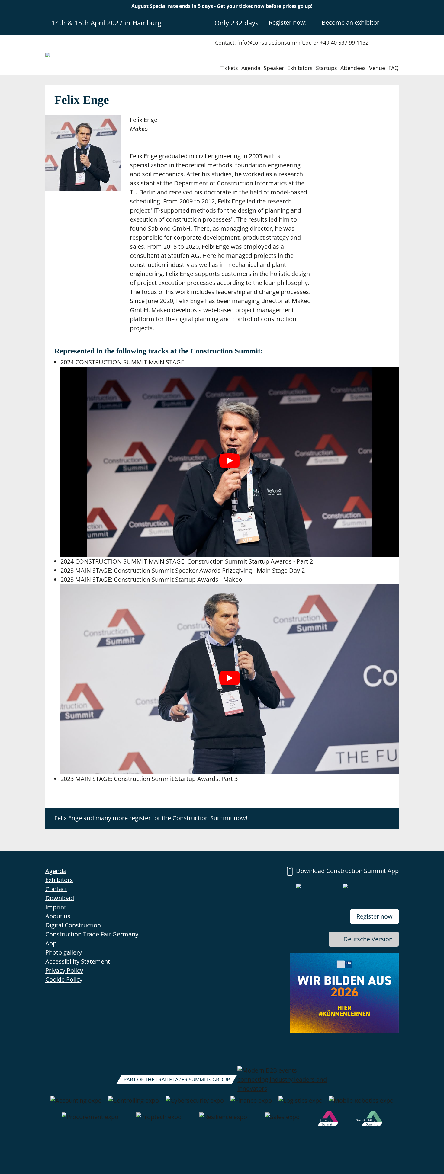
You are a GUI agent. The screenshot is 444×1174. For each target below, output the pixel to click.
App (50, 943)
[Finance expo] (251, 1103)
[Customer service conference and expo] (328, 1120)
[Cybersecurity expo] (194, 1103)
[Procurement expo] (90, 1120)
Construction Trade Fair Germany (91, 934)
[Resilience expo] (223, 1120)
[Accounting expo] (76, 1103)
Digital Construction (73, 925)
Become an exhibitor (350, 22)
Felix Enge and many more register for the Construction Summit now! (150, 818)
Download (59, 898)
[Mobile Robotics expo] (361, 1103)
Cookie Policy (63, 979)
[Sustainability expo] (369, 1120)
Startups (326, 68)
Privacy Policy (64, 970)
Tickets (229, 68)
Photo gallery (63, 952)
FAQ (393, 68)
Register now (374, 916)
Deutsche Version (368, 939)
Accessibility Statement (77, 961)
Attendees (353, 68)
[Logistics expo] (300, 1103)
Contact (56, 889)
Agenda (250, 68)
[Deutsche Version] (393, 22)
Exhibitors (300, 68)
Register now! (288, 22)
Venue (377, 68)
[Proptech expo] (159, 1120)
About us (57, 916)
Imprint (55, 907)
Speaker (274, 68)
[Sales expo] (282, 1120)
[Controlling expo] (133, 1103)
